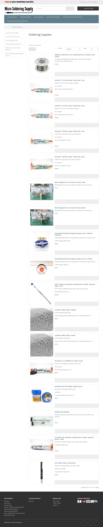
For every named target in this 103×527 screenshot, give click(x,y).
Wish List (55, 505)
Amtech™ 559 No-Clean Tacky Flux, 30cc (70, 157)
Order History (57, 503)
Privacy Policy (8, 505)
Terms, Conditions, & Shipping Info (14, 507)
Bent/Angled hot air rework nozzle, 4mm (70, 182)
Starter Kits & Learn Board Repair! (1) (13, 49)
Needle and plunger (62, 412)
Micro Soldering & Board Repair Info (17, 21)
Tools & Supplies (38, 17)
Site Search (7, 503)
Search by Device (12, 17)
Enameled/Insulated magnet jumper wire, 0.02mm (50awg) (73, 234)
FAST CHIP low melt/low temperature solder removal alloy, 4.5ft (75, 285)
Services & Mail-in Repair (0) (13, 44)
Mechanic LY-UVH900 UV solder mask (69, 361)
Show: (85, 48)
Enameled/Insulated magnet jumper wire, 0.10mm (73, 259)
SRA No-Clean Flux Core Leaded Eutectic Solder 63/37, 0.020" (75, 55)
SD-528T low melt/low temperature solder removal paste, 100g (74, 438)
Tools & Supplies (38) (12, 40)
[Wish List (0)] (76, 2)
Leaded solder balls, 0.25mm (65, 310)
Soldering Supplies (17, 27)
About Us (7, 501)
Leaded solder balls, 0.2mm (65, 335)
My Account (56, 501)
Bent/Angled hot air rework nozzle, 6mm (70, 208)
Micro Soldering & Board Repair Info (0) (15, 54)
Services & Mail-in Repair (53, 17)
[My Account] (74, 2)
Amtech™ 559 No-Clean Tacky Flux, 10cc (70, 131)
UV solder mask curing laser (65, 463)
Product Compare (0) (35, 45)
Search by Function (25, 17)
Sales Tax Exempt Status (11, 511)
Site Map (31, 501)
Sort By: (60, 48)
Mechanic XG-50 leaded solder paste (68, 386)
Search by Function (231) (12, 37)
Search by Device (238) (12, 33)
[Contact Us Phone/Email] (70, 2)
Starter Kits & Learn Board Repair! (72, 17)
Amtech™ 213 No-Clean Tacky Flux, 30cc (70, 106)
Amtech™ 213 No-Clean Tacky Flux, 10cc (70, 80)
